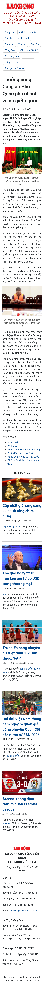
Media (32, 32)
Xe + (19, 62)
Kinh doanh (24, 38)
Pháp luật (9, 44)
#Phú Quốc (13, 442)
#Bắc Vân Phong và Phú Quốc (23, 456)
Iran (4, 594)
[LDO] (22, 490)
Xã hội (22, 32)
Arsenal (6, 823)
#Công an (12, 446)
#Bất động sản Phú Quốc (20, 453)
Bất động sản (11, 56)
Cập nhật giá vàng (11, 526)
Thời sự (22, 44)
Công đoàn (10, 50)
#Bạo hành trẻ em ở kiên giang (23, 449)
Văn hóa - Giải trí (29, 50)
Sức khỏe (28, 56)
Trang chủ (9, 32)
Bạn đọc (34, 44)
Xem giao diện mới (14, 68)
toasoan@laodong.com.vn (23, 910)
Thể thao (9, 38)
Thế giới (8, 62)
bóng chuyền (13, 755)
